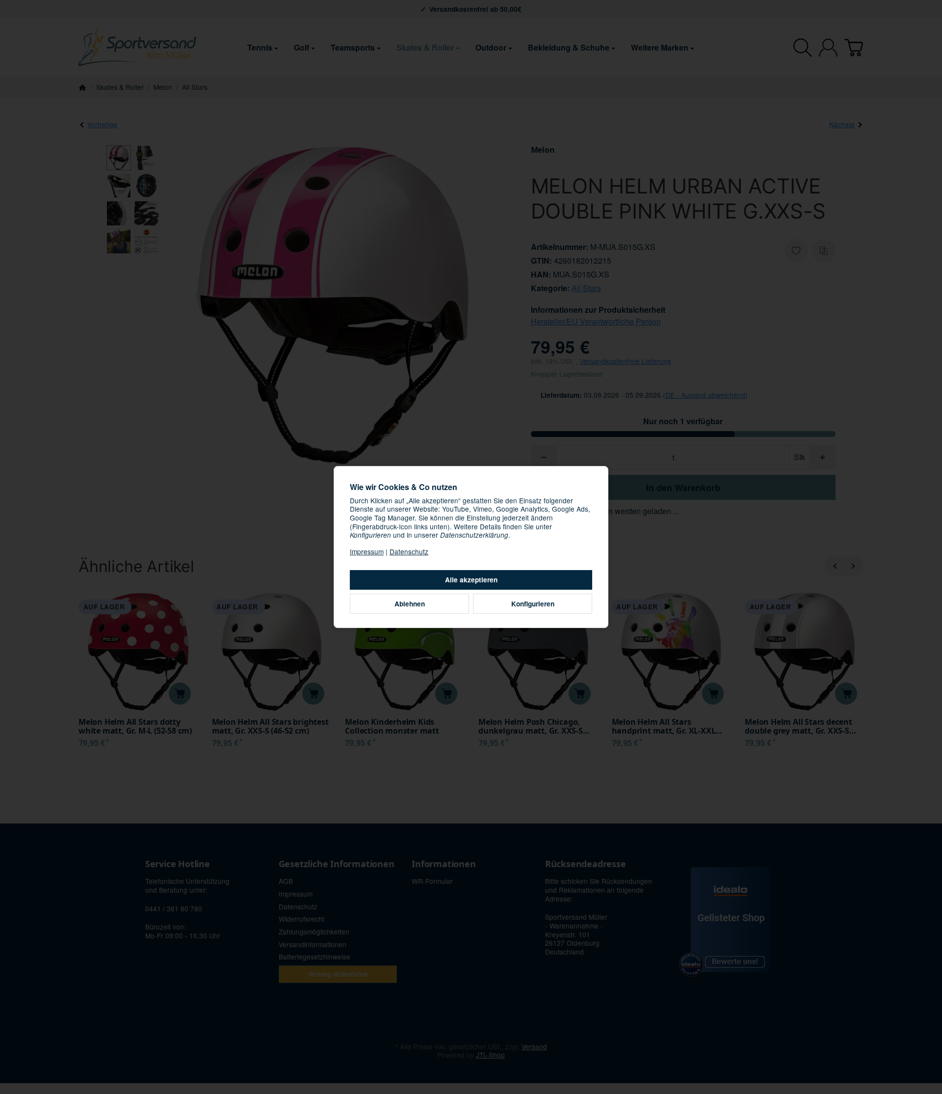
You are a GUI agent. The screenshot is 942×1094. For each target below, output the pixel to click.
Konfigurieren (532, 603)
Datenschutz (409, 551)
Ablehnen (409, 603)
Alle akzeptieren (471, 579)
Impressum (367, 551)
